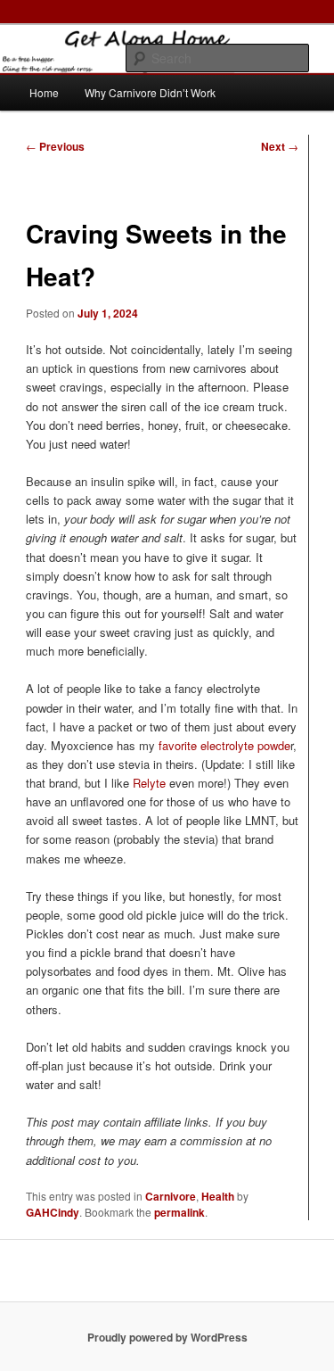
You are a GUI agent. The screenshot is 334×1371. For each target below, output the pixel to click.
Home (44, 92)
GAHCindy (52, 1212)
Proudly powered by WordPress (167, 1337)
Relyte (149, 782)
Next (279, 146)
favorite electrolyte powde (224, 745)
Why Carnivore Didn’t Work (150, 92)
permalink (179, 1212)
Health (217, 1196)
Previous (55, 146)
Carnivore (170, 1196)
